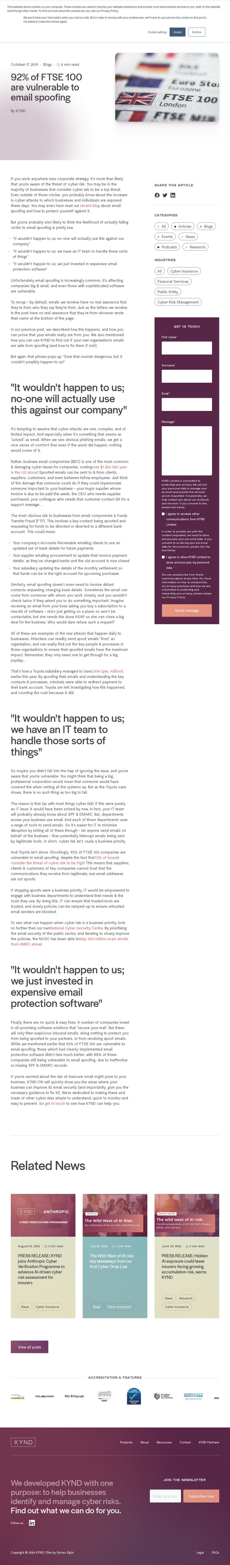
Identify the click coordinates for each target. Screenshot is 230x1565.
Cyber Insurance (184, 271)
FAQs (215, 1552)
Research (197, 247)
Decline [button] (196, 32)
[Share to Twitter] (165, 195)
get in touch (55, 1103)
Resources (164, 1442)
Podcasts (169, 247)
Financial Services (173, 281)
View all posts (29, 1347)
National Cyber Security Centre (76, 928)
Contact (185, 1442)
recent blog (90, 205)
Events (167, 236)
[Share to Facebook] (157, 195)
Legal (200, 1552)
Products (126, 1442)
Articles (184, 226)
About (144, 1442)
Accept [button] (177, 32)
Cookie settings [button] (157, 32)
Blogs (208, 226)
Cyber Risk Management (178, 302)
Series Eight (65, 1552)
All (163, 226)
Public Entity (167, 291)
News (190, 236)
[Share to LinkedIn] (172, 195)
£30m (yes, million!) (107, 671)
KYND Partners (209, 1442)
